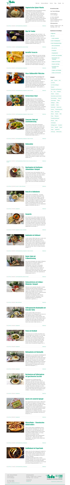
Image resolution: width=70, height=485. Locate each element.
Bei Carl (53, 35)
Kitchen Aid (59, 107)
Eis (51, 91)
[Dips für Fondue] (15, 35)
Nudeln (56, 113)
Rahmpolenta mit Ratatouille (34, 352)
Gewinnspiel (53, 100)
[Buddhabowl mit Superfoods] (15, 452)
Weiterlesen (44, 25)
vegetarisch (57, 129)
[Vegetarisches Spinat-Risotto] (15, 12)
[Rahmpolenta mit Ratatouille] (15, 356)
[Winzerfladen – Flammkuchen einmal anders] (15, 427)
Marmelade (57, 111)
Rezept (52, 120)
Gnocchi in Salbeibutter (32, 192)
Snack (52, 127)
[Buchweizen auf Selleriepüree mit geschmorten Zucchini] (15, 378)
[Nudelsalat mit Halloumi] (15, 239)
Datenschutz (59, 481)
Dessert (52, 87)
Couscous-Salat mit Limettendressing (31, 121)
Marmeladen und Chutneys (55, 58)
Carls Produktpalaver (55, 40)
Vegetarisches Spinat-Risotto (34, 8)
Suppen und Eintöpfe (23, 229)
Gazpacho (28, 214)
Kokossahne (29, 144)
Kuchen (52, 109)
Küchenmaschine (58, 109)
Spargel (56, 127)
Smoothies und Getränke (55, 67)
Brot (59, 80)
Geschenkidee (54, 98)
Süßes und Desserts (22, 186)
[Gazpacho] (15, 218)
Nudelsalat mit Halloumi (32, 235)
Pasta (52, 116)
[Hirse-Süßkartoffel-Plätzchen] (15, 77)
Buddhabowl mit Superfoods (34, 448)
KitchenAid (53, 107)
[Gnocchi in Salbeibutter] (15, 196)
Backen (55, 80)
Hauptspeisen (25, 25)
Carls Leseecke (55, 38)
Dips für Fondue (30, 31)
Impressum (53, 481)
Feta (54, 91)
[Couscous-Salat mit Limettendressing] (15, 124)
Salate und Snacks (30, 90)
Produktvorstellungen (55, 118)
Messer (52, 113)
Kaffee (57, 102)
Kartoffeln (53, 104)
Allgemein (53, 33)
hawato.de (28, 481)
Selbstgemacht (54, 125)
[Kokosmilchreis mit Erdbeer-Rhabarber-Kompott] (15, 286)
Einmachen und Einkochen (56, 89)
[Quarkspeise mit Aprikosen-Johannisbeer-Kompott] (15, 171)
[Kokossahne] (15, 148)
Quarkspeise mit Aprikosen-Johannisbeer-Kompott (34, 168)
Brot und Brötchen (56, 45)
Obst (60, 113)
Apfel (52, 80)
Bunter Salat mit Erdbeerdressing (30, 257)
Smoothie (60, 125)
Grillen (58, 100)
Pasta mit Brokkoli (31, 331)
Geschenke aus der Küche (56, 96)
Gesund (59, 98)
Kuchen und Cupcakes (57, 55)
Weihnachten (59, 131)
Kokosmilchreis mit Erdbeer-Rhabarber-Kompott (34, 283)
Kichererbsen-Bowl (31, 96)
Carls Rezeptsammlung (19, 25)
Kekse (57, 104)
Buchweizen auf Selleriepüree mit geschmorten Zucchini (34, 375)
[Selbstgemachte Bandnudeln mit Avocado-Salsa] (15, 312)
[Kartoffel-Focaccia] (15, 56)
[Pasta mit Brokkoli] (15, 335)
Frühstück (54, 50)
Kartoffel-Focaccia (31, 52)
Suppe (60, 127)
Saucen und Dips (55, 64)
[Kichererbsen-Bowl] (15, 100)
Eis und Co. (17, 186)
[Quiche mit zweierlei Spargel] (15, 403)
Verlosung (53, 131)
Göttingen (53, 102)
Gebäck (52, 93)
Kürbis (52, 111)
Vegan (52, 129)
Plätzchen (57, 116)
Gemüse (57, 93)
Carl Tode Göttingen (55, 84)
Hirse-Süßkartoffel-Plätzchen (34, 73)
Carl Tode (9, 25)
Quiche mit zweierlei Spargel (34, 399)
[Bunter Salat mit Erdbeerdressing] (15, 260)
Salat (56, 120)
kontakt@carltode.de (14, 482)
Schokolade (53, 122)
